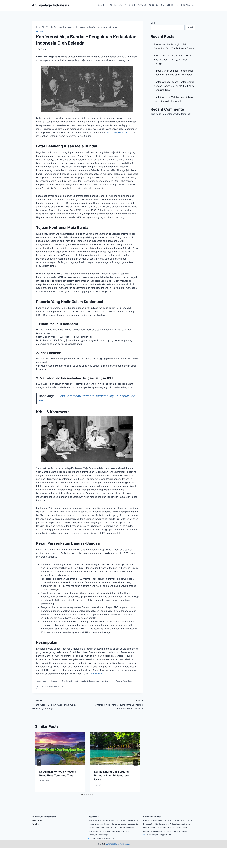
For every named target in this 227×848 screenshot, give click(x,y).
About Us (102, 5)
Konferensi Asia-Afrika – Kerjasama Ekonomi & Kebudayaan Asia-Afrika (118, 704)
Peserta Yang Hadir (123, 681)
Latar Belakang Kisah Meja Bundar (96, 681)
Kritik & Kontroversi (69, 681)
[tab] (82, 794)
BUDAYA (142, 5)
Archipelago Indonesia (119, 132)
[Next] (135, 762)
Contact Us (116, 5)
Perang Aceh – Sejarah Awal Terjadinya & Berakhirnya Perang (54, 704)
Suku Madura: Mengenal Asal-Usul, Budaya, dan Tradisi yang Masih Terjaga (173, 59)
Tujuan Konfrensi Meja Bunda (50, 686)
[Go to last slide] (39, 762)
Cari (153, 23)
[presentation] (60, 748)
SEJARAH (130, 5)
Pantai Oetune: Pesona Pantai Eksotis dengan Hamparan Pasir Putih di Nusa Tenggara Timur (174, 86)
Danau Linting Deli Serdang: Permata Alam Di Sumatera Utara (112, 775)
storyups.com (95, 673)
